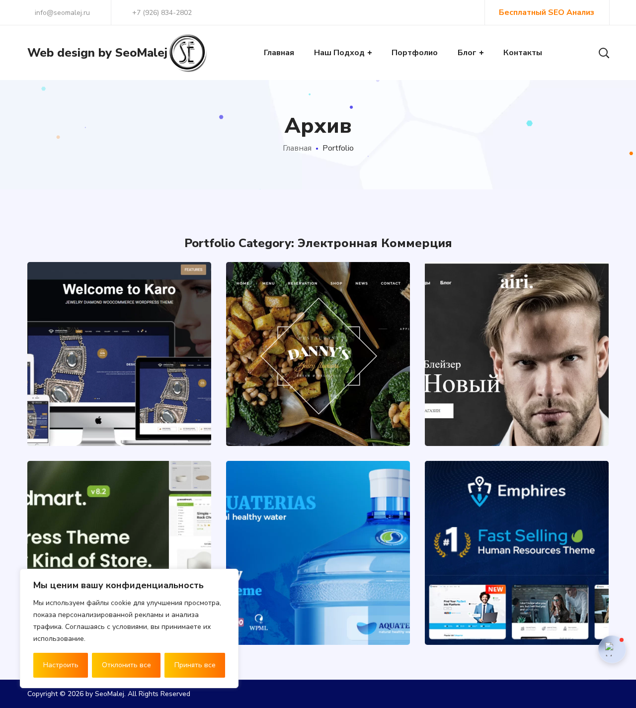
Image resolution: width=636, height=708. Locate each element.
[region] (129, 628)
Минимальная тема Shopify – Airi (517, 320)
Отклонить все (126, 665)
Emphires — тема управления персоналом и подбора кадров (517, 497)
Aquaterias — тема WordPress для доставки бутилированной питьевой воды (318, 495)
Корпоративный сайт (494, 603)
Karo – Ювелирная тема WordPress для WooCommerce (119, 308)
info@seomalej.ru (61, 12)
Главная (297, 148)
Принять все (195, 665)
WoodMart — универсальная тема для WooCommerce (119, 519)
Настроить (61, 665)
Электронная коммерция (119, 384)
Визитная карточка (489, 593)
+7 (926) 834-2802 (162, 12)
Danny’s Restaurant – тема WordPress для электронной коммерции (318, 308)
